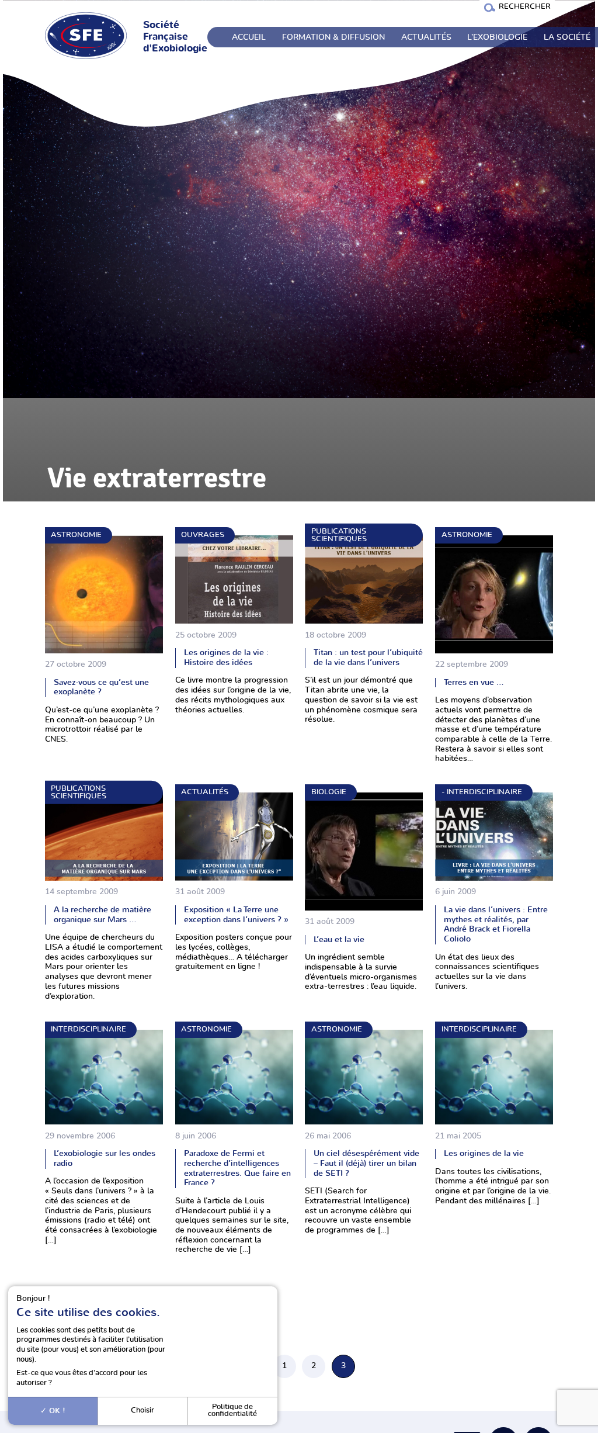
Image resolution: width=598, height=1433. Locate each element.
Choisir (142, 1410)
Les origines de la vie (484, 1153)
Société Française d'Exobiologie (175, 36)
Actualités (426, 37)
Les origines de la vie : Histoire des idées (226, 657)
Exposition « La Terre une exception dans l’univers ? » (236, 914)
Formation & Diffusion (333, 37)
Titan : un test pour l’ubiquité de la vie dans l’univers (368, 657)
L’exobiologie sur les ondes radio (104, 1158)
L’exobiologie (497, 37)
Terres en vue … (474, 682)
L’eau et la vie (339, 939)
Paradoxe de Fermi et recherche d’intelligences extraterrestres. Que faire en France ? (237, 1168)
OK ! (56, 1410)
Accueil (249, 37)
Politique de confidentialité (232, 1410)
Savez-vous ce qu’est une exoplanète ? (101, 687)
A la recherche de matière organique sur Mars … (102, 914)
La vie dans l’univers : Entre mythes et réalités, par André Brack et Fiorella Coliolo (496, 924)
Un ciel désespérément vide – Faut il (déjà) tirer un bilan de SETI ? (366, 1163)
